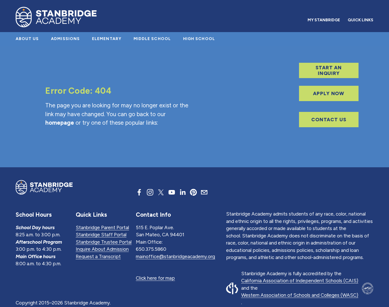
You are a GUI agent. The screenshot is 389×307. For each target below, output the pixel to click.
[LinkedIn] (182, 192)
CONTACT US (328, 119)
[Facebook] (139, 192)
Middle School (152, 38)
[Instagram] (150, 192)
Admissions (65, 38)
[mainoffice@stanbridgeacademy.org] (204, 192)
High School (199, 38)
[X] (160, 192)
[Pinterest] (193, 192)
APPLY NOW (328, 93)
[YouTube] (171, 192)
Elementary (106, 38)
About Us (27, 38)
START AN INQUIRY (329, 70)
